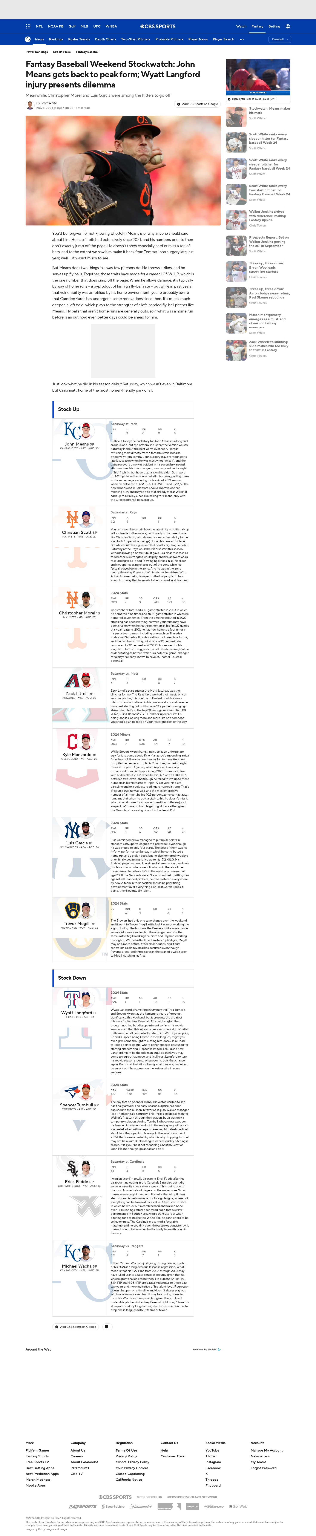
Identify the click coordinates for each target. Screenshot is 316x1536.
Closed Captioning (130, 1470)
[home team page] (72, 431)
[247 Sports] (83, 1506)
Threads (212, 1480)
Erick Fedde (76, 1182)
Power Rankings (37, 52)
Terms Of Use (126, 1450)
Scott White (49, 103)
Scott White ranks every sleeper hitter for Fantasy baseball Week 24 (268, 138)
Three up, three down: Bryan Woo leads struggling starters (266, 267)
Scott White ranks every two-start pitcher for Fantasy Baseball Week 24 (269, 190)
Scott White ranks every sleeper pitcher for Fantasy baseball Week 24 (269, 164)
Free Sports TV (37, 1462)
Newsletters (260, 1456)
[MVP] (192, 1505)
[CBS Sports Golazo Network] (192, 1497)
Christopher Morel (77, 613)
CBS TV (77, 1474)
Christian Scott (77, 532)
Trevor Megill (76, 924)
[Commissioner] (169, 1505)
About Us (78, 1450)
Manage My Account (267, 1450)
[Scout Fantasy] (214, 1506)
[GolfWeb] (238, 1506)
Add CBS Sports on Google (200, 104)
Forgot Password (264, 1468)
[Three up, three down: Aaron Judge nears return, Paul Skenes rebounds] (236, 297)
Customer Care (172, 1456)
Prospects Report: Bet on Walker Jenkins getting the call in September (269, 241)
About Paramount (84, 1462)
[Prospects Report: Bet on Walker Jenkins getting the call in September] (236, 246)
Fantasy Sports (37, 1456)
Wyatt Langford (76, 1013)
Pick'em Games (37, 1450)
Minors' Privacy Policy (132, 1462)
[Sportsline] (113, 1506)
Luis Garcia (77, 843)
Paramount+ (80, 1468)
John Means (128, 233)
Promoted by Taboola (204, 1349)
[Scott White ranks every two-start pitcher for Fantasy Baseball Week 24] (236, 194)
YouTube (212, 1450)
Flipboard (213, 1485)
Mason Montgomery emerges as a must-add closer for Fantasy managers (267, 321)
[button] (242, 39)
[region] (258, 77)
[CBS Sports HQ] (149, 1497)
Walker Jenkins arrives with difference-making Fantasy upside (267, 216)
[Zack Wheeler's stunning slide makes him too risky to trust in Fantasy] (236, 350)
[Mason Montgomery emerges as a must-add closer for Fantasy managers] (236, 323)
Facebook (213, 1468)
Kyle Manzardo (77, 755)
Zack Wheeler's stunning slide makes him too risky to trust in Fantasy (268, 346)
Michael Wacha (77, 1266)
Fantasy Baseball (87, 52)
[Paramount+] (141, 1505)
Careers (77, 1456)
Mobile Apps (36, 1485)
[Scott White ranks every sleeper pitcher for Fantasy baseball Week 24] (236, 168)
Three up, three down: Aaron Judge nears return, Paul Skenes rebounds (269, 293)
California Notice (129, 1475)
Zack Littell (76, 694)
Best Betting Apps (40, 1468)
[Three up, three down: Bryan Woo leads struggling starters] (236, 271)
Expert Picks (62, 52)
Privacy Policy (126, 1456)
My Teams (258, 1462)
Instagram (213, 1462)
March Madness (38, 1480)
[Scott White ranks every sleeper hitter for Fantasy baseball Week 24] (236, 142)
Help (164, 1450)
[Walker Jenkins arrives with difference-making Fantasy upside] (236, 220)
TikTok (210, 1456)
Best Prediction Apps (42, 1474)
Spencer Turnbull (76, 1105)
